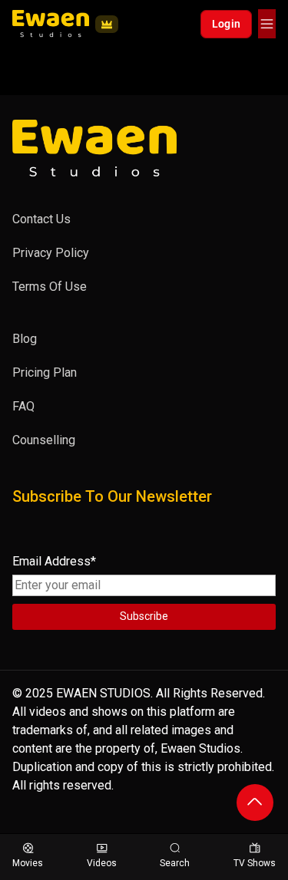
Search (175, 863)
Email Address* (54, 561)
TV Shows (254, 863)
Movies (27, 863)
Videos (102, 863)
